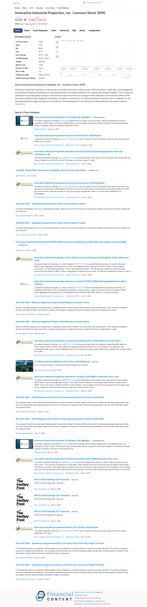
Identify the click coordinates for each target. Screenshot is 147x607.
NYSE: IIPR (67, 139)
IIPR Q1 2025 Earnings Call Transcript (56, 511)
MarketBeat (41, 129)
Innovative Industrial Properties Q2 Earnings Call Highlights (69, 117)
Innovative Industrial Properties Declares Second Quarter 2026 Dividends (69, 183)
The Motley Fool (43, 370)
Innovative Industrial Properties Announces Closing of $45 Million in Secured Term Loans (76, 376)
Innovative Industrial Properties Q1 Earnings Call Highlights (69, 440)
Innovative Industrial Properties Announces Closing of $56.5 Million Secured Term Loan (76, 459)
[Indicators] (57, 42)
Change (37, 17)
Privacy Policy (87, 604)
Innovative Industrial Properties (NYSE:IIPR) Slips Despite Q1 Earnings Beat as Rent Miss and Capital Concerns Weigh (71, 243)
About (82, 30)
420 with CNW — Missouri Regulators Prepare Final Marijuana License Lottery (52, 302)
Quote (18, 30)
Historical (64, 30)
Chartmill (21, 176)
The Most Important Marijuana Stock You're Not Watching (66, 361)
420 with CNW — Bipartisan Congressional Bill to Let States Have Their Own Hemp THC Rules (60, 543)
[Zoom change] (57, 47)
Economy (39, 8)
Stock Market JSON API (83, 592)
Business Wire (74, 145)
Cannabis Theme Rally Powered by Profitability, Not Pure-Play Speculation (57, 170)
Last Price (19, 17)
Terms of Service (103, 604)
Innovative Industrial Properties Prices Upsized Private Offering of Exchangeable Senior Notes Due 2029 (81, 259)
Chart (53, 30)
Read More (20, 104)
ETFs (32, 8)
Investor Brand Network (27, 235)
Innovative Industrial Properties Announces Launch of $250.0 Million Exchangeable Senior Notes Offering (80, 282)
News (25, 8)
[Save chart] (57, 57)
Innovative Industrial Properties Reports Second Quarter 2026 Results (67, 135)
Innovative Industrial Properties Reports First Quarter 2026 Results (66, 527)
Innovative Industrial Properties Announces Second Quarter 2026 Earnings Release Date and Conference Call (78, 153)
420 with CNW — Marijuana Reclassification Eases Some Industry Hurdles (51, 204)
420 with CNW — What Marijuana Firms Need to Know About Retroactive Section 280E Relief (60, 397)
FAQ (74, 30)
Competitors (94, 30)
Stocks (17, 8)
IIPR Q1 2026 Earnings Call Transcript (56, 479)
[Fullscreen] (57, 52)
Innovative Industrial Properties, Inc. (50, 145)
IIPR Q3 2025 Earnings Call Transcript (56, 495)
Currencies (50, 8)
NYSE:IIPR (63, 121)
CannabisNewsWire (25, 216)
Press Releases (63, 8)
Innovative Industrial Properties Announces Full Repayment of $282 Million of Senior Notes (77, 341)
